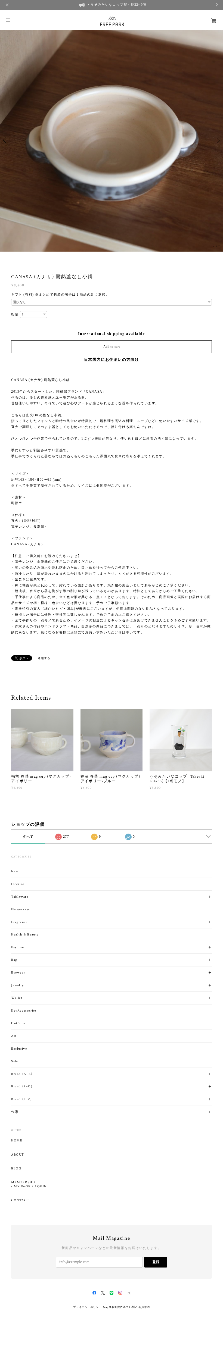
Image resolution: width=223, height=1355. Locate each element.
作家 (14, 1112)
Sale (14, 1061)
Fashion (17, 947)
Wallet (17, 998)
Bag (14, 960)
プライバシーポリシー (87, 1307)
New (14, 871)
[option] (111, 140)
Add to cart (111, 347)
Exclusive (19, 1049)
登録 (155, 1262)
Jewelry (17, 985)
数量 (14, 315)
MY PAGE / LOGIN (30, 1186)
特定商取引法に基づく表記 (120, 1307)
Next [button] (217, 140)
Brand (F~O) (22, 1086)
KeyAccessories (23, 1011)
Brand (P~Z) (21, 1099)
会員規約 (144, 1307)
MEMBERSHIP (23, 1182)
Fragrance (19, 922)
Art (14, 1036)
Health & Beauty (25, 934)
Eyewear (18, 973)
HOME (16, 1141)
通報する (44, 658)
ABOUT (17, 1155)
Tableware (19, 897)
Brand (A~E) (22, 1074)
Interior (17, 884)
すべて (28, 836)
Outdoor (18, 1023)
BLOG (16, 1169)
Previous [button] (5, 140)
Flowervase (20, 909)
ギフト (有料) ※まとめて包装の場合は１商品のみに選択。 (60, 294)
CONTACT (20, 1200)
